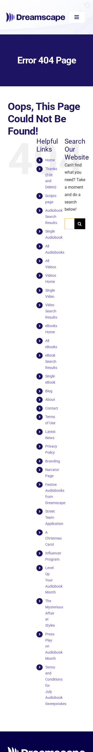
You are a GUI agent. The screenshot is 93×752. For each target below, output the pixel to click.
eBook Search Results (51, 361)
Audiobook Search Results (54, 216)
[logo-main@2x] (35, 14)
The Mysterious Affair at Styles (54, 613)
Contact (51, 408)
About (50, 399)
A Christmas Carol (53, 538)
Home (50, 160)
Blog (48, 391)
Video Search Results (51, 311)
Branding (52, 461)
